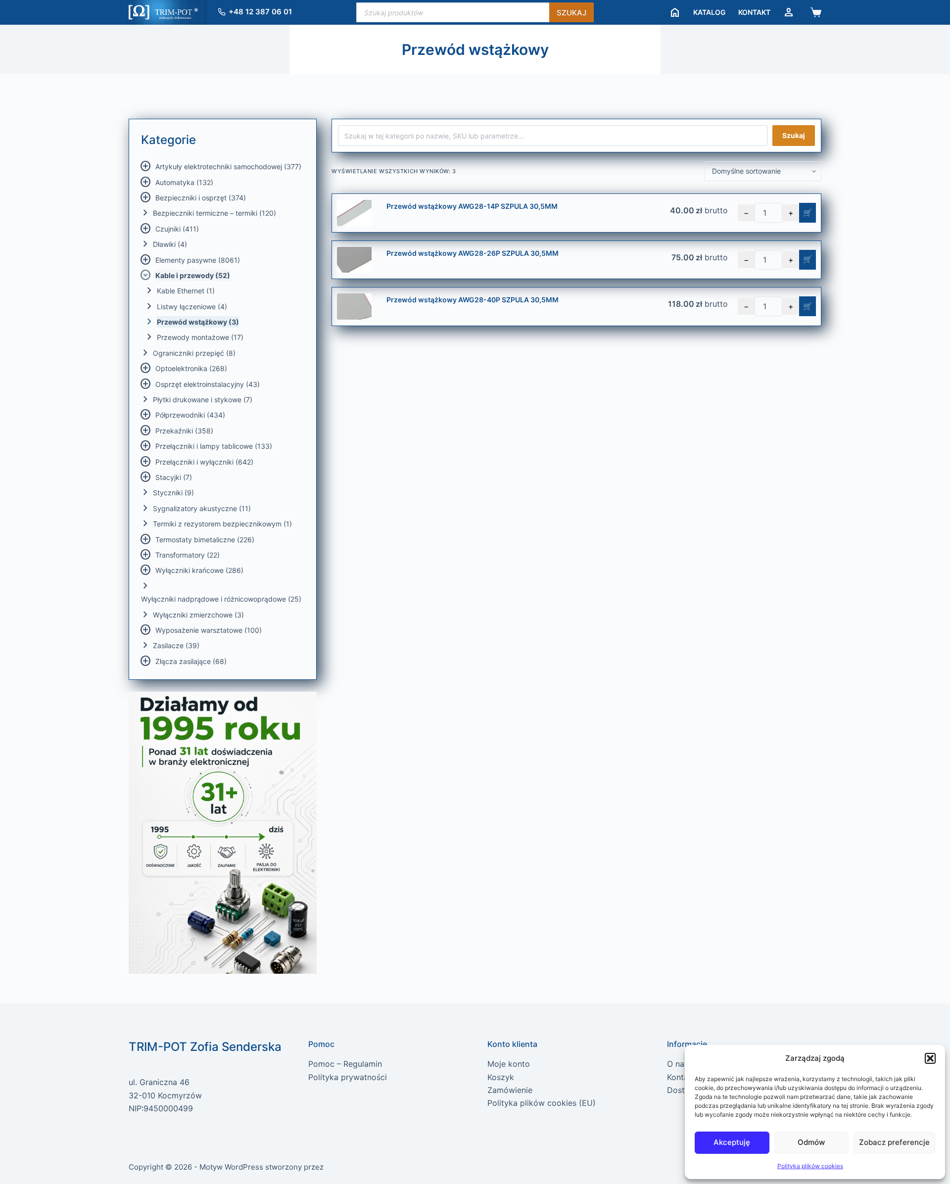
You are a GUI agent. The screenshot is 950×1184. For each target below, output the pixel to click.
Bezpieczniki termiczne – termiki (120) (214, 213)
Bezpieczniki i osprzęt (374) (200, 197)
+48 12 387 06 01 (260, 11)
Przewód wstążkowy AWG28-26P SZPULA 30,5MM (472, 253)
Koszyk (500, 1077)
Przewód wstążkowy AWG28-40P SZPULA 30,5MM (472, 299)
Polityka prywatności (347, 1077)
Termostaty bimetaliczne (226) (204, 539)
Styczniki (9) (173, 492)
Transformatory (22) (187, 555)
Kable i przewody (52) (192, 275)
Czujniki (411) (177, 229)
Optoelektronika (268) (191, 368)
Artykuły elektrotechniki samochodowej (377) (228, 166)
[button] (930, 1058)
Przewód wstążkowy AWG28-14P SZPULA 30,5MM (472, 206)
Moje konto (508, 1064)
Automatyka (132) (184, 182)
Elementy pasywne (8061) (197, 260)
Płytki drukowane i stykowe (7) (202, 399)
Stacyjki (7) (173, 477)
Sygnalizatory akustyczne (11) (202, 508)
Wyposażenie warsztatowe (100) (208, 630)
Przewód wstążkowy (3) (198, 322)
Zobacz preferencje (894, 1142)
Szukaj (571, 12)
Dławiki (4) (170, 244)
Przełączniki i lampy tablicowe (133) (213, 446)
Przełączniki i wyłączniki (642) (204, 462)
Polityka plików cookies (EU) (541, 1103)
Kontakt (754, 12)
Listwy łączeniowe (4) (192, 306)
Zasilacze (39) (176, 645)
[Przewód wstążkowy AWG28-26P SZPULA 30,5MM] (354, 260)
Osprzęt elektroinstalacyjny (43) (207, 384)
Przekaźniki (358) (184, 430)
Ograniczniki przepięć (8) (194, 353)
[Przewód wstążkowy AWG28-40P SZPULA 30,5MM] (354, 306)
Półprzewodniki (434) (190, 415)
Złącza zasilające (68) (191, 661)
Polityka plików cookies (810, 1166)
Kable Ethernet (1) (186, 290)
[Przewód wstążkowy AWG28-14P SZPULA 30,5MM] (354, 213)
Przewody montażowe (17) (200, 337)
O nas (677, 1064)
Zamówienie (509, 1090)
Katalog (709, 12)
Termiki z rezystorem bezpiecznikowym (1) (222, 524)
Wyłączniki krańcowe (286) (199, 570)
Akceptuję (731, 1142)
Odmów (811, 1142)
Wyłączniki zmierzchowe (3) (198, 615)
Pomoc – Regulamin (345, 1064)
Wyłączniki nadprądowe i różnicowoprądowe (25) (221, 599)
